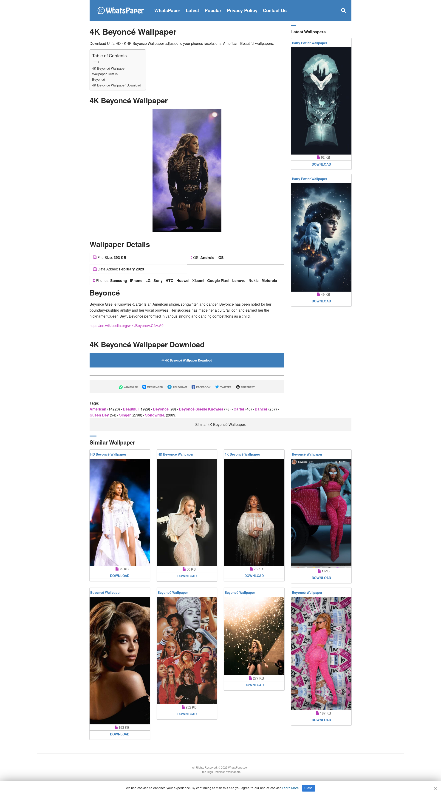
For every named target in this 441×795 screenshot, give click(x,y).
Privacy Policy (242, 10)
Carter (239, 409)
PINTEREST (247, 387)
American (98, 409)
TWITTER (226, 387)
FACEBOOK (203, 387)
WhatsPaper (167, 10)
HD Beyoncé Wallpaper (108, 454)
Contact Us (275, 10)
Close (308, 788)
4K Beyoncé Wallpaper (109, 68)
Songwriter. (155, 415)
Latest (192, 10)
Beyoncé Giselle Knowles (201, 409)
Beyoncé (98, 79)
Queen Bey (100, 415)
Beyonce (161, 409)
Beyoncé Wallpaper (307, 454)
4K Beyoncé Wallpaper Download (116, 85)
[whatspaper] (120, 9)
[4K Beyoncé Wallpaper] (187, 169)
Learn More (290, 788)
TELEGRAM (179, 387)
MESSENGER (154, 387)
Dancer (261, 409)
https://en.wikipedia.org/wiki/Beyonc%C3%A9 (127, 325)
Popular (213, 10)
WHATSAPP (130, 387)
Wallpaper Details (105, 73)
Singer (125, 415)
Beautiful (131, 409)
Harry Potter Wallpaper (309, 42)
